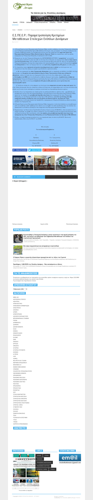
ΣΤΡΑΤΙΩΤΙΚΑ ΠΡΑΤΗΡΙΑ (20, 398)
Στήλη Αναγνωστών (41, 22)
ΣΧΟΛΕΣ (15, 411)
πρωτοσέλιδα (23, 490)
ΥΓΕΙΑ (15, 419)
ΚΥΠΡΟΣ (15, 354)
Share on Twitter (36, 150)
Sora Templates (64, 497)
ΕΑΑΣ (14, 329)
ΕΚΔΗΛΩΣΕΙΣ (17, 335)
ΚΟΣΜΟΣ (15, 352)
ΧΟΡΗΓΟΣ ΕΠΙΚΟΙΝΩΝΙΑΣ (20, 424)
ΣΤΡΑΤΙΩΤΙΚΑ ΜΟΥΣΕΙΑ (20, 396)
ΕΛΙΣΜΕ (15, 337)
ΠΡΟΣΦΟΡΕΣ (17, 386)
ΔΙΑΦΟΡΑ (16, 324)
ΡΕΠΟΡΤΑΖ (16, 390)
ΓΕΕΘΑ (59, 22)
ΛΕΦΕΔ (15, 358)
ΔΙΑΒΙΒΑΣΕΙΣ (17, 322)
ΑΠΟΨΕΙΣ (16, 310)
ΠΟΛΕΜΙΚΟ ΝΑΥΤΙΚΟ (19, 381)
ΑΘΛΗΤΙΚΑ (16, 301)
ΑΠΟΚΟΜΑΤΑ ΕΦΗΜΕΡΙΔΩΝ (21, 305)
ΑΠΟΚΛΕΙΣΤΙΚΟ (17, 303)
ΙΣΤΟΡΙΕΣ (16, 348)
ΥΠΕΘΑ (22, 22)
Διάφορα (29, 22)
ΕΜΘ (14, 339)
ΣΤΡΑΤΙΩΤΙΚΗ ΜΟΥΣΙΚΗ (20, 400)
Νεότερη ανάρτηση (17, 224)
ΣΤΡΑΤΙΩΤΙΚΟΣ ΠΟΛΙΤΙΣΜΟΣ (21, 403)
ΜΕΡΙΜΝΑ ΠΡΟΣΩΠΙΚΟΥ (20, 362)
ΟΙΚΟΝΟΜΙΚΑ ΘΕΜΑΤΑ (19, 373)
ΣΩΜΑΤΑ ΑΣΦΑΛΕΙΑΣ (19, 413)
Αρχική (15, 22)
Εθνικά (66, 22)
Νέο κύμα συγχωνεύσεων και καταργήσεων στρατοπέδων (41, 246)
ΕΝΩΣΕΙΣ (16, 42)
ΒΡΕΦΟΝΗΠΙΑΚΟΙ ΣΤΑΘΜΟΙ (21, 318)
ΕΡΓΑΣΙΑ (15, 343)
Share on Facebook (21, 150)
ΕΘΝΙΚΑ (15, 331)
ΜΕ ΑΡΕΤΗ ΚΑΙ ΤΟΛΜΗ (19, 360)
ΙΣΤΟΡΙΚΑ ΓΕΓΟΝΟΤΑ (19, 350)
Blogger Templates (58, 496)
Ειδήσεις (52, 22)
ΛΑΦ (14, 356)
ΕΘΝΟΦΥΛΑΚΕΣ (17, 333)
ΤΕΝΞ (14, 415)
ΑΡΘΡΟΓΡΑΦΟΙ (17, 314)
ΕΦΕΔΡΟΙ (16, 345)
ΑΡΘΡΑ (15, 312)
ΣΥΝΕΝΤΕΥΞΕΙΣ (17, 407)
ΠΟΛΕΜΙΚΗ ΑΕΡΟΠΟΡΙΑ (20, 379)
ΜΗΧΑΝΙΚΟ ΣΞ (17, 365)
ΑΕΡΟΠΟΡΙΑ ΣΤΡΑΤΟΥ (19, 299)
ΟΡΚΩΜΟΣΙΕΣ (17, 375)
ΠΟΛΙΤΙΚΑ (16, 384)
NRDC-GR (16, 297)
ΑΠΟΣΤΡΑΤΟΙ (17, 308)
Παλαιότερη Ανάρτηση (72, 224)
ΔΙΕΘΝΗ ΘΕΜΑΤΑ (18, 327)
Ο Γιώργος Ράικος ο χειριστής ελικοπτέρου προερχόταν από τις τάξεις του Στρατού (39, 257)
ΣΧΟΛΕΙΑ (15, 409)
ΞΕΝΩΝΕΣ (16, 369)
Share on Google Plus (52, 150)
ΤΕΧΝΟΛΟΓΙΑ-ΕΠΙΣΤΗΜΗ (20, 417)
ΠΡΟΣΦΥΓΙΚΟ (17, 388)
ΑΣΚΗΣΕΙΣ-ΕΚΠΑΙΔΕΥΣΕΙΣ (20, 316)
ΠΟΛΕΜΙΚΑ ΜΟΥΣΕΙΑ (19, 377)
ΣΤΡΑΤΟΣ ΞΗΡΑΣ (18, 405)
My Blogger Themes (75, 497)
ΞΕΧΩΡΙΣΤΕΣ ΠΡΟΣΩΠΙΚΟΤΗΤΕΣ (22, 371)
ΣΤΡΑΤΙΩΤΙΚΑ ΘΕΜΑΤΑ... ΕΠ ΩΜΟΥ (30, 496)
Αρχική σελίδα (44, 224)
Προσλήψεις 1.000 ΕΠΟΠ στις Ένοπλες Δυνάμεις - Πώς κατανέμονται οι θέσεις (37, 264)
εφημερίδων (30, 490)
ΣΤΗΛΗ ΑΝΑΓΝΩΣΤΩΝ (19, 394)
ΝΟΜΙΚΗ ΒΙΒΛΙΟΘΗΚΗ (19, 367)
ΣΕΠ (14, 392)
